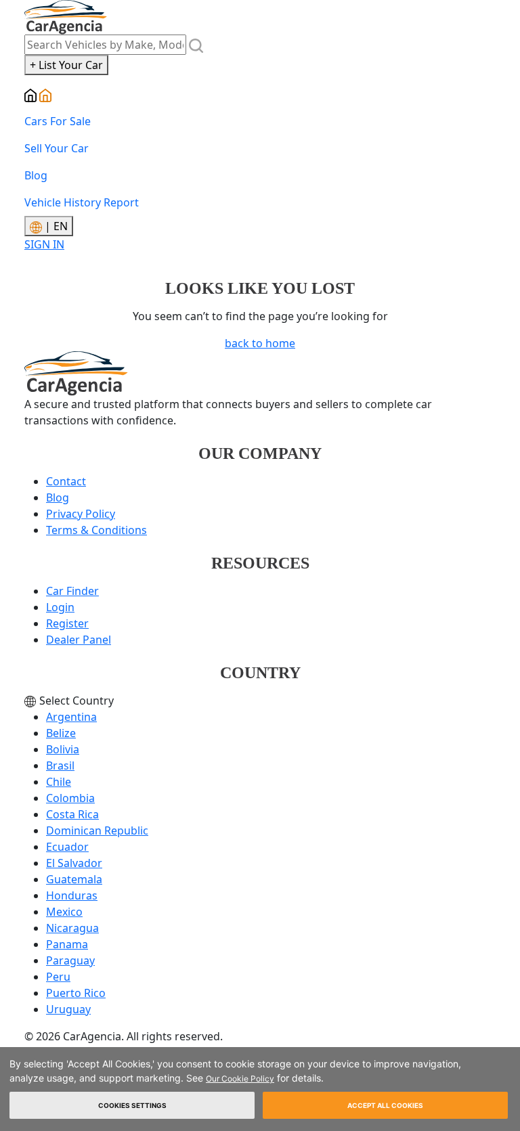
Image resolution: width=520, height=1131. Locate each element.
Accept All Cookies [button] (385, 1105)
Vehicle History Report (81, 202)
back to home (260, 343)
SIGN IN (44, 244)
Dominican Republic (97, 830)
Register (67, 623)
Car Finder (72, 590)
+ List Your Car (66, 65)
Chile (58, 781)
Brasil (60, 765)
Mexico (64, 911)
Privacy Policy (80, 513)
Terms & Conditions (96, 530)
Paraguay (70, 960)
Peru (58, 976)
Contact (66, 481)
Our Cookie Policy (240, 1078)
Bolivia (62, 749)
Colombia (70, 798)
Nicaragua (72, 928)
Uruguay (68, 1009)
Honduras (72, 895)
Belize (61, 733)
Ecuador (67, 846)
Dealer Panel (78, 639)
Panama (67, 944)
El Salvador (74, 863)
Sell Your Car (56, 148)
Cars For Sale (57, 121)
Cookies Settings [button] (132, 1105)
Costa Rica (72, 814)
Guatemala (74, 879)
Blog (35, 175)
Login (60, 607)
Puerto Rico (76, 992)
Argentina (71, 716)
